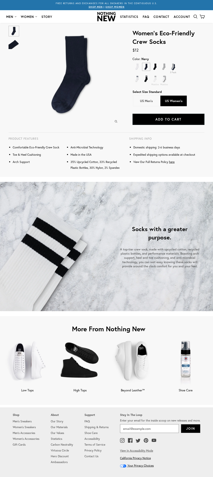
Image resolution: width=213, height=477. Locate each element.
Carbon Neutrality (62, 444)
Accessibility (92, 439)
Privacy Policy (93, 450)
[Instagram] (122, 440)
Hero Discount (60, 456)
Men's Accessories (24, 433)
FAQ (146, 17)
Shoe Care (91, 433)
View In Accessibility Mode (136, 450)
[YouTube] (154, 440)
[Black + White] (146, 79)
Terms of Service (94, 444)
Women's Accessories (26, 439)
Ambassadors (59, 462)
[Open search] (195, 17)
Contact (161, 17)
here (172, 162)
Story (46, 17)
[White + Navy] (137, 79)
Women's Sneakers (24, 427)
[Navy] (146, 67)
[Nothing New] (106, 16)
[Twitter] (138, 440)
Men (10, 17)
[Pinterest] (146, 440)
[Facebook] (130, 440)
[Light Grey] (164, 67)
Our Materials (59, 427)
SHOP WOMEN (114, 6)
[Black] (155, 67)
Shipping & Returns (96, 427)
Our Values (57, 433)
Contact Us (91, 456)
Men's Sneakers (22, 421)
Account (182, 17)
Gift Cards (19, 444)
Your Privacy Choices (140, 465)
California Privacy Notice (135, 458)
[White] (137, 67)
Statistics (129, 17)
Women (27, 17)
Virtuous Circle (60, 450)
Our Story (57, 421)
